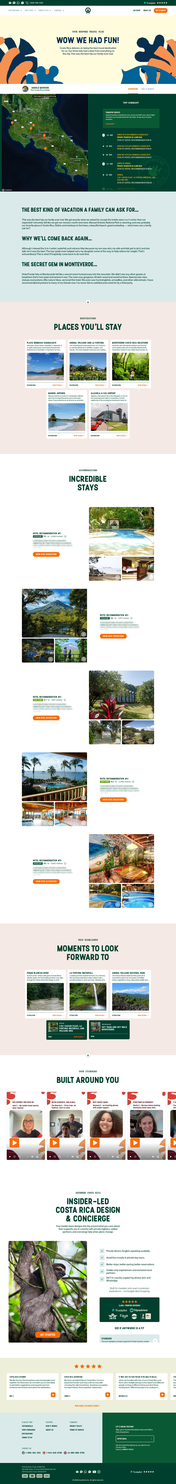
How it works (51, 1426)
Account (136, 10)
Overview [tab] (133, 89)
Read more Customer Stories (87, 1406)
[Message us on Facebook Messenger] (22, 3)
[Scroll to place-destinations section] (88, 302)
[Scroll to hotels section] (88, 1055)
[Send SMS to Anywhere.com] (14, 2)
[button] (10, 1156)
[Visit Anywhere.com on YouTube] (94, 1472)
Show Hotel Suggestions (46, 554)
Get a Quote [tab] (148, 89)
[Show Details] (150, 552)
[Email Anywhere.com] (10, 2)
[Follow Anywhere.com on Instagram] (98, 1471)
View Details (57, 385)
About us (147, 10)
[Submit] (151, 1438)
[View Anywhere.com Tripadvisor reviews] (139, 1310)
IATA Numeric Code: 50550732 (33, 1467)
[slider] (8, 1152)
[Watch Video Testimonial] (53, 1394)
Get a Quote (161, 10)
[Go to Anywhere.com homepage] (88, 11)
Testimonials (27, 1426)
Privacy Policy (128, 1449)
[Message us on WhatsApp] (18, 2)
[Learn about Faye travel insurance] (124, 1316)
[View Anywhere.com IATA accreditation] (112, 1316)
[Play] (14, 1143)
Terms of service (77, 1430)
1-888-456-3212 (36, 3)
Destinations (27, 1434)
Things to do (27, 1437)
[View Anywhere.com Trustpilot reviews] (155, 3)
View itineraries (28, 1430)
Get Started (47, 1334)
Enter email (122, 1439)
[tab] (36, 89)
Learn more (110, 124)
